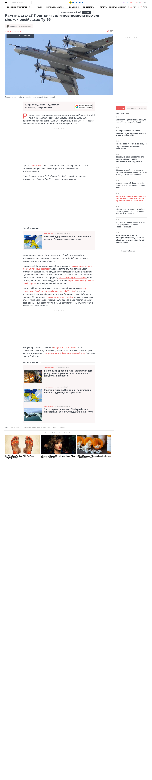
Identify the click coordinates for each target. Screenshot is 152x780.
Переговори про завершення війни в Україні (24, 7)
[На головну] (76, 2)
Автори (136, 7)
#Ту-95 (53, 427)
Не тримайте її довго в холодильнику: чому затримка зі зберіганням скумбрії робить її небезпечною (131, 238)
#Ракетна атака (43, 427)
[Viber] (124, 2)
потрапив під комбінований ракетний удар (65, 353)
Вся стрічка (121, 113)
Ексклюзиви (74, 7)
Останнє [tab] (121, 108)
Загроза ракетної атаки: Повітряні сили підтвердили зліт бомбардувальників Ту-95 (68, 410)
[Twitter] (134, 2)
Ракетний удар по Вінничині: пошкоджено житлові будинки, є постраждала (67, 237)
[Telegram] (127, 2)
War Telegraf (48, 233)
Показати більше (128, 251)
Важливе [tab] (142, 108)
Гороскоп (147, 7)
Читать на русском (13, 31)
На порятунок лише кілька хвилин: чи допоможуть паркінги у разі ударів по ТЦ (131, 133)
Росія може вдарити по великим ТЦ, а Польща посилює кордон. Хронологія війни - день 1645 (131, 198)
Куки (78, 12)
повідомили (35, 165)
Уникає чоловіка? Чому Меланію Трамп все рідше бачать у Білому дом (130, 185)
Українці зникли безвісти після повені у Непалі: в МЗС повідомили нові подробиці (130, 159)
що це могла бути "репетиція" (73, 277)
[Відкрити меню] (6, 2)
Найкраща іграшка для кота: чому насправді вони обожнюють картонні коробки (130, 224)
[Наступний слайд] (148, 7)
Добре (86, 12)
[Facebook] (121, 2)
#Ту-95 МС (62, 427)
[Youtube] (131, 2)
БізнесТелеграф (89, 7)
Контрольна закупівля (55, 7)
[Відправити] (29, 2)
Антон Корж (13, 26)
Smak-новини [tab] (131, 108)
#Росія (12, 427)
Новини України (49, 367)
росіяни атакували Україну (60, 297)
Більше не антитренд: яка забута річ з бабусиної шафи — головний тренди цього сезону (130, 211)
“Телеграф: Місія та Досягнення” (113, 7)
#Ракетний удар (29, 427)
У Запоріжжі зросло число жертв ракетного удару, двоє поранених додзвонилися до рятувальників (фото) (68, 373)
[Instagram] (136, 2)
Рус (145, 2)
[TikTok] (140, 2)
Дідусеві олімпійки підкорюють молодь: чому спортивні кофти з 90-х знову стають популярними (131, 172)
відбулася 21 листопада (64, 347)
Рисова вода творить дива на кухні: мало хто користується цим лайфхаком (131, 146)
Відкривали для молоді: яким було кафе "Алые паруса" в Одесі (131, 121)
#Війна (18, 427)
